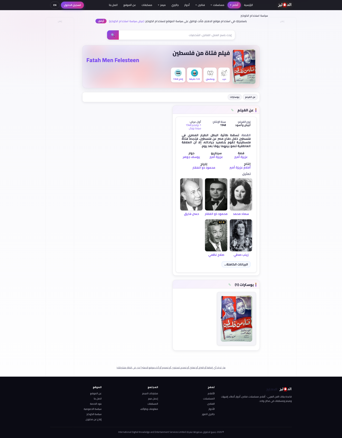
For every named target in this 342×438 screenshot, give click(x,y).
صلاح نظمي (216, 255)
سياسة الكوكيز (94, 414)
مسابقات (147, 4)
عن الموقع (129, 4)
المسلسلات (209, 398)
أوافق (101, 21)
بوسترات (234, 97)
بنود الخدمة (96, 403)
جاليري (175, 4)
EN (54, 5)
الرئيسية (248, 4)
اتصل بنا (113, 4)
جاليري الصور (208, 414)
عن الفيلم (250, 97)
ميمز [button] (163, 4)
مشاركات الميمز (150, 393)
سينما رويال (195, 128)
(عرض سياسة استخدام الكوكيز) (126, 21)
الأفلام (211, 393)
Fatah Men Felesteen (112, 60)
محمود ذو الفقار (204, 167)
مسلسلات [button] (218, 4)
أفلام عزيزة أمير (240, 167)
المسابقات (152, 403)
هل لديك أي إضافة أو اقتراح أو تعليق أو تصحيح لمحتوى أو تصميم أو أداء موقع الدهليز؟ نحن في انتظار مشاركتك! (171, 367)
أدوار (187, 4)
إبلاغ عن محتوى (94, 419)
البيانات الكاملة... (236, 264)
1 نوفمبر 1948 (193, 125)
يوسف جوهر (191, 157)
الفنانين (211, 403)
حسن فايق (191, 214)
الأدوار (212, 409)
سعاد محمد (241, 214)
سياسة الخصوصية (93, 409)
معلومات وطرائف (149, 409)
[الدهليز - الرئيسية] (285, 5)
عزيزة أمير (241, 157)
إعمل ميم (153, 398)
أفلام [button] (235, 4)
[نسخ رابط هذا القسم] (232, 110)
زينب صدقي (241, 255)
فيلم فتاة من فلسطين (201, 52)
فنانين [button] (201, 4)
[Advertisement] (59, 77)
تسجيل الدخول (72, 5)
